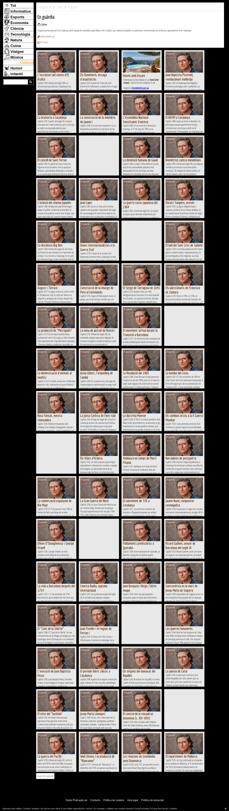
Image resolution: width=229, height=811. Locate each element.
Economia (18, 23)
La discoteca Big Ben (50, 245)
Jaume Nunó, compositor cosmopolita (180, 503)
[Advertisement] (99, 155)
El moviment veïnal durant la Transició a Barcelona (140, 332)
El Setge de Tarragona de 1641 (141, 288)
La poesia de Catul (176, 671)
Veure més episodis (45, 776)
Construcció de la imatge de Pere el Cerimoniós (96, 290)
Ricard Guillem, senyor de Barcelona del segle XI (180, 545)
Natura (15, 40)
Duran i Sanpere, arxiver (180, 202)
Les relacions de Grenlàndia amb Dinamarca (139, 758)
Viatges (16, 51)
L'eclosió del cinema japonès (54, 202)
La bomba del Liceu (177, 373)
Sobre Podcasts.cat (76, 800)
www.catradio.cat (47, 36)
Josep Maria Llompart (92, 714)
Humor (15, 68)
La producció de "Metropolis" (55, 330)
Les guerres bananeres (179, 628)
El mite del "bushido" (50, 714)
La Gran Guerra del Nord (94, 501)
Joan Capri (86, 202)
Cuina (15, 46)
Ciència (16, 28)
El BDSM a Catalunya (178, 117)
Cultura (26, 62)
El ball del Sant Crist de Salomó (184, 245)
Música (16, 57)
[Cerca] (31, 81)
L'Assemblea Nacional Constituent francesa (135, 119)
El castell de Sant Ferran (52, 160)
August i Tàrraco (47, 288)
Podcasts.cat (46, 7)
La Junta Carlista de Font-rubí (98, 415)
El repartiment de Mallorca (181, 756)
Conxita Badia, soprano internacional (93, 588)
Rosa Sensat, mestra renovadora (50, 417)
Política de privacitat (152, 800)
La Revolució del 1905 (136, 373)
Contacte (95, 800)
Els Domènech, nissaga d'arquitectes (93, 77)
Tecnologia (19, 34)
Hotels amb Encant (134, 75)
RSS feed (44, 42)
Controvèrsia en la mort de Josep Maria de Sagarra (182, 588)
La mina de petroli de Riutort (97, 330)
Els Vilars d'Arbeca (91, 458)
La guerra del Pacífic (50, 756)
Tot (12, 5)
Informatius (20, 11)
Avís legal (132, 800)
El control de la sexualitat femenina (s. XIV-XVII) (138, 716)
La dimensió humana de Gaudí (140, 160)
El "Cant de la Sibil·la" (51, 628)
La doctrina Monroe (134, 415)
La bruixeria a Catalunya (52, 117)
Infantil (16, 74)
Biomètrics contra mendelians (183, 160)
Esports (16, 17)
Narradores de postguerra (181, 458)
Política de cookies (113, 800)
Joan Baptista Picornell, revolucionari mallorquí (179, 77)
